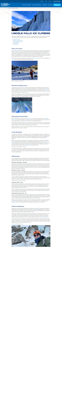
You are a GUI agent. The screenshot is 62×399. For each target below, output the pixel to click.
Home (8, 8)
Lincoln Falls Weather (16, 42)
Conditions (41, 1)
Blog (46, 1)
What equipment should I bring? (18, 41)
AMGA (38, 208)
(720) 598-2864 (57, 1)
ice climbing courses (45, 216)
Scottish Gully (46, 89)
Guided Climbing (15, 44)
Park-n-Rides (36, 58)
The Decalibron (16, 51)
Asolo (25, 120)
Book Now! (57, 4)
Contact (50, 1)
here (41, 120)
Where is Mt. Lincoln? (16, 39)
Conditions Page (14, 201)
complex (30, 145)
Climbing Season (15, 43)
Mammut (25, 143)
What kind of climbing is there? (18, 40)
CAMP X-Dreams (30, 118)
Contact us (13, 223)
